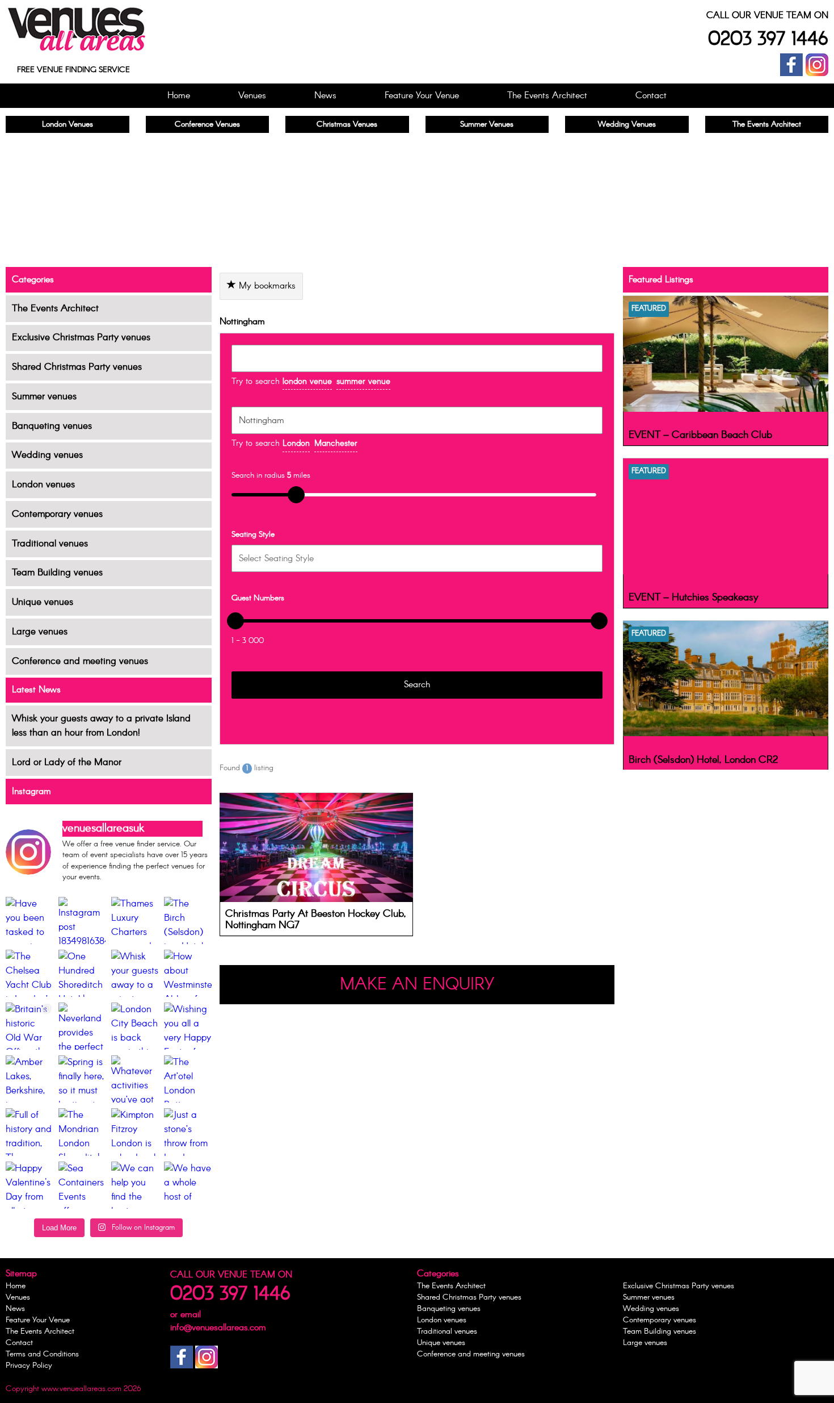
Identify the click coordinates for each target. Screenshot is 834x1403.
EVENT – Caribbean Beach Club (700, 435)
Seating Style (253, 534)
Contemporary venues (57, 514)
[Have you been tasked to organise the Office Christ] (29, 920)
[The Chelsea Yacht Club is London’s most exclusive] (29, 973)
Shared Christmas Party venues (77, 367)
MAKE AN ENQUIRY (417, 985)
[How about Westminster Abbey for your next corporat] (187, 973)
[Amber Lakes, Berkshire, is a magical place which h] (29, 1079)
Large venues (40, 632)
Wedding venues (47, 455)
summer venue (363, 381)
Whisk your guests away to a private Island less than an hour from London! (101, 726)
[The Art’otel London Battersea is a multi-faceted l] (187, 1079)
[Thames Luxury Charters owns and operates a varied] (134, 920)
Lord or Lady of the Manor (66, 762)
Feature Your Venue (422, 95)
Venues (252, 95)
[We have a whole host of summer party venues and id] (187, 1185)
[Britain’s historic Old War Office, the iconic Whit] (29, 1026)
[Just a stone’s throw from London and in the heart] (187, 1131)
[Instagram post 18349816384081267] (82, 920)
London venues (43, 485)
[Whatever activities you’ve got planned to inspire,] (134, 1079)
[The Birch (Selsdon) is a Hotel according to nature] (187, 920)
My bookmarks (266, 286)
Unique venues (42, 602)
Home (178, 95)
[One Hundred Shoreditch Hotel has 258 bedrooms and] (82, 973)
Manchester (335, 443)
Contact (651, 95)
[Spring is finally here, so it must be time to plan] (82, 1079)
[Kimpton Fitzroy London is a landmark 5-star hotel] (134, 1131)
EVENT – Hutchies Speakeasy (694, 597)
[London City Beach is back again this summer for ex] (134, 1026)
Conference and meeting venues (80, 661)
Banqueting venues (52, 426)
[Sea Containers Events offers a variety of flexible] (82, 1185)
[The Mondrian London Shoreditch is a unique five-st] (82, 1131)
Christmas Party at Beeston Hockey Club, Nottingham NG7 (315, 920)
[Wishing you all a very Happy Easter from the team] (187, 1026)
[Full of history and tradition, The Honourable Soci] (29, 1131)
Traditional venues (50, 544)
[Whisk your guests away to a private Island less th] (134, 973)
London (296, 443)
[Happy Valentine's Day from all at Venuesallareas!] (29, 1185)
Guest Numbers (257, 598)
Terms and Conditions (42, 1354)
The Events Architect (547, 95)
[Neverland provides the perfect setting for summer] (82, 1026)
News (325, 95)
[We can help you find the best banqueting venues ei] (134, 1185)
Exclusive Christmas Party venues (81, 338)
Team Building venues (57, 573)
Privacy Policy (29, 1365)
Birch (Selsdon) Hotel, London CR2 (703, 760)
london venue (307, 381)
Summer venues (44, 397)
